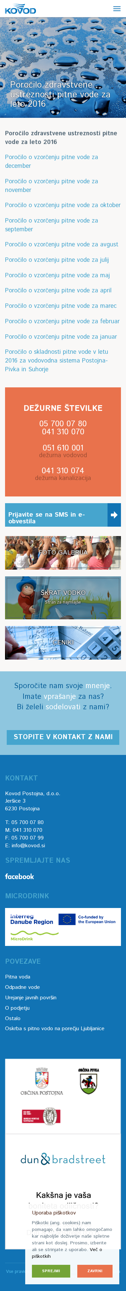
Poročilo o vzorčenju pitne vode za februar (62, 321)
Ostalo (12, 1018)
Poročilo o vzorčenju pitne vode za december (51, 162)
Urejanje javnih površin (30, 998)
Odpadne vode (22, 987)
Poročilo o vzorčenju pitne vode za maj (57, 275)
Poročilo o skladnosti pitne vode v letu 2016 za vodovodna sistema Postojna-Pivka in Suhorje (56, 361)
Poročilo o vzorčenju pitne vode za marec (61, 306)
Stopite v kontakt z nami (63, 737)
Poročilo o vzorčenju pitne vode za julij (57, 260)
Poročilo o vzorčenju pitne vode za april (58, 290)
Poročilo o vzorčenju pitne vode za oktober (63, 205)
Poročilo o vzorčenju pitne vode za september (51, 225)
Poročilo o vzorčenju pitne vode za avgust (61, 244)
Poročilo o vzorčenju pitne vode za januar (61, 337)
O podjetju (17, 1008)
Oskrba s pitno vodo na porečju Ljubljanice (54, 1029)
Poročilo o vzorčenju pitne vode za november (51, 186)
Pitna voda (17, 977)
